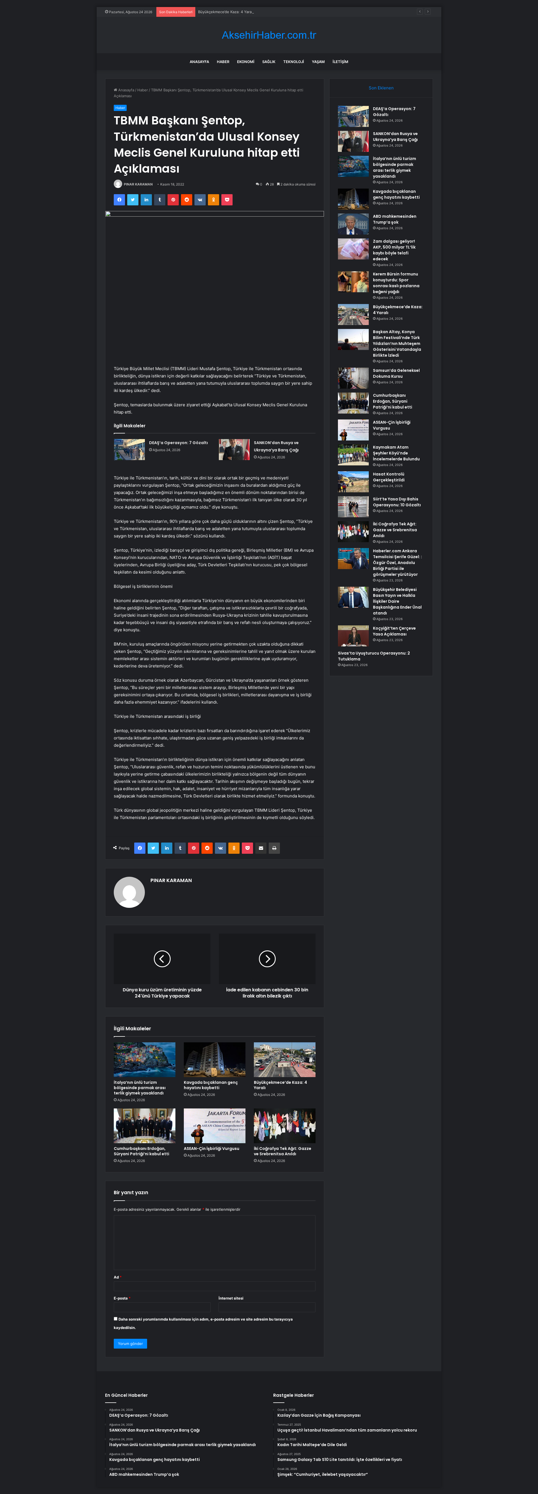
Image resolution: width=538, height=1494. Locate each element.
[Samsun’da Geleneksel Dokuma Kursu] (353, 378)
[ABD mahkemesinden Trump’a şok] (353, 224)
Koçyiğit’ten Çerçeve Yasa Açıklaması (394, 631)
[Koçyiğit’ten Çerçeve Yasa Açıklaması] (353, 635)
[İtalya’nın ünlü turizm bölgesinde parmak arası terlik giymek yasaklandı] (144, 1059)
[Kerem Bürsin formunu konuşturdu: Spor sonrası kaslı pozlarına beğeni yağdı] (353, 281)
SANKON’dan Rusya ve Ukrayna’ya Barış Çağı (395, 136)
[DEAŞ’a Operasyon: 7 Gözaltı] (129, 449)
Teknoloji (293, 61)
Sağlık (268, 61)
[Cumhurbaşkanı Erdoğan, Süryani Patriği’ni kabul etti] (144, 1125)
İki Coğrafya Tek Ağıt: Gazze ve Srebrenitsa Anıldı (282, 1151)
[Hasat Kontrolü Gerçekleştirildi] (353, 481)
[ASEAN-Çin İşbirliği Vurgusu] (214, 1125)
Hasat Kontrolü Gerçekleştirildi (389, 477)
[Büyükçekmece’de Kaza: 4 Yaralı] (285, 1059)
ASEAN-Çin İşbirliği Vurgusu (211, 1148)
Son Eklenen (381, 88)
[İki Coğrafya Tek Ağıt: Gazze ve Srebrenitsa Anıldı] (285, 1125)
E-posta (122, 1298)
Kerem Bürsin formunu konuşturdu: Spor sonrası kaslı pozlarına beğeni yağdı (396, 282)
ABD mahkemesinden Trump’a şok (394, 219)
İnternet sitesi (231, 1298)
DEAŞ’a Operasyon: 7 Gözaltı (178, 443)
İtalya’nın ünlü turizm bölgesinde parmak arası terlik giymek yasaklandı (140, 1088)
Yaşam (318, 61)
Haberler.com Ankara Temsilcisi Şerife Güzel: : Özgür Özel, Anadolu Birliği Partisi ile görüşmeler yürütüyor (397, 562)
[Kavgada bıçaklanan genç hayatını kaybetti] (214, 1059)
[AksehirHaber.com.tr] (269, 35)
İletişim (340, 61)
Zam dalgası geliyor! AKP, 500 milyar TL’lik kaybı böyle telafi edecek (394, 250)
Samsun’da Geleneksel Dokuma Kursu (396, 373)
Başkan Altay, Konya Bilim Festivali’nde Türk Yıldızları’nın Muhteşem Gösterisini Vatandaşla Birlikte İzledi (397, 343)
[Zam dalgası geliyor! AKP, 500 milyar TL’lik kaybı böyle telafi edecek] (353, 248)
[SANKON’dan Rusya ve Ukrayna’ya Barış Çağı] (234, 449)
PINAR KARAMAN (138, 184)
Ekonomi (245, 61)
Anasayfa (199, 61)
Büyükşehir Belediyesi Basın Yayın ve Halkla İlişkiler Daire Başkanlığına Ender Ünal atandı (397, 601)
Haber (223, 61)
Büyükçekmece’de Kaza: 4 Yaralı (225, 12)
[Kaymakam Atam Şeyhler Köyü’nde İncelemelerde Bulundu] (353, 454)
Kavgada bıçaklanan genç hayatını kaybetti (211, 1085)
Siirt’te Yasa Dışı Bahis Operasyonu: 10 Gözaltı (397, 502)
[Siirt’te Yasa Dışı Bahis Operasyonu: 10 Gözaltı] (353, 506)
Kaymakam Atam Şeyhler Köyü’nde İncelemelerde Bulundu (396, 453)
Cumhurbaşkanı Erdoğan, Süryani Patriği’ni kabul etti (141, 1151)
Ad (118, 1277)
